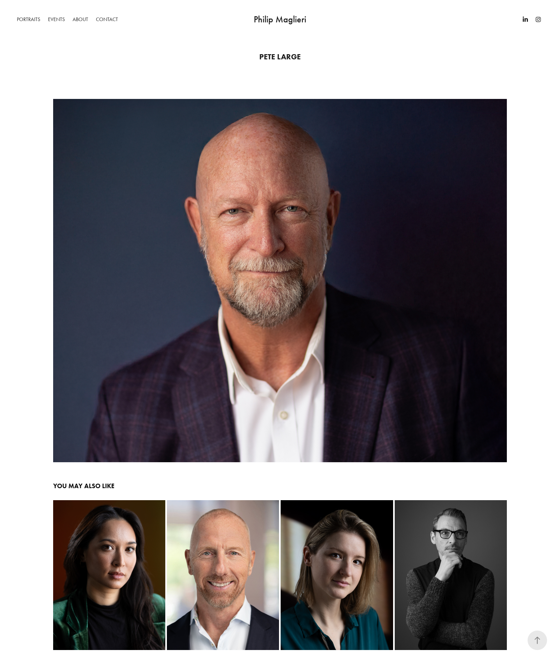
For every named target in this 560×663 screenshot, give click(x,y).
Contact (107, 19)
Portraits (28, 19)
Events (56, 19)
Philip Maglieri (280, 19)
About (80, 19)
